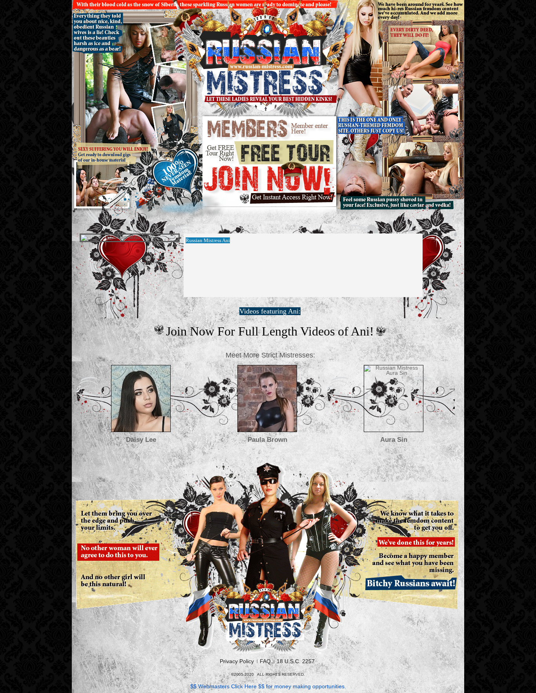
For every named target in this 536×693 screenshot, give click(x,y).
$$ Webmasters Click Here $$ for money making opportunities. (268, 686)
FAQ (265, 661)
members (270, 129)
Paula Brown (267, 439)
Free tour (270, 152)
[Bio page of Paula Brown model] (267, 398)
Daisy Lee (141, 439)
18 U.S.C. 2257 (296, 661)
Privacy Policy (237, 661)
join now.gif (270, 185)
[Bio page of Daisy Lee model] (141, 398)
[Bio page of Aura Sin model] (393, 398)
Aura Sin (393, 439)
